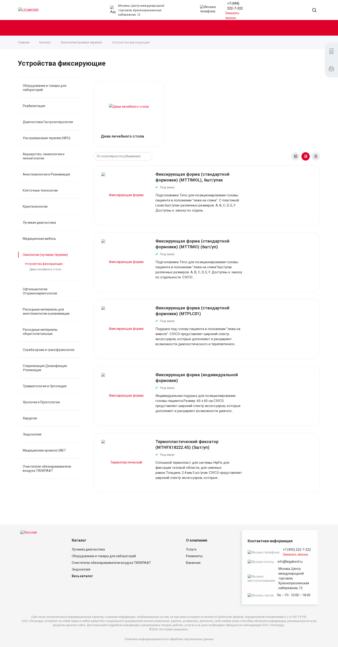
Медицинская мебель (39, 238)
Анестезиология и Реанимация (46, 174)
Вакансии (193, 563)
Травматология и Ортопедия (44, 386)
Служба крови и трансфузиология (48, 350)
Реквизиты (194, 556)
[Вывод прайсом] (316, 156)
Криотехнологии (35, 206)
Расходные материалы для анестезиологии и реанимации (46, 311)
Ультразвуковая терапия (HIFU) (46, 138)
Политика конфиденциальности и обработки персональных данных (169, 639)
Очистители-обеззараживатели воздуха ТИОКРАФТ (47, 468)
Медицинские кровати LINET (44, 450)
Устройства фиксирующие (44, 264)
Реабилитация (34, 106)
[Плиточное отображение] (295, 156)
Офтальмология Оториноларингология (40, 291)
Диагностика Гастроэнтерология (48, 122)
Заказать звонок (295, 554)
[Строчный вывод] (305, 156)
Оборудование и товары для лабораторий (44, 88)
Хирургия (30, 418)
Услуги (191, 549)
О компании (196, 540)
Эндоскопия (32, 434)
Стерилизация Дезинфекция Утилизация (45, 368)
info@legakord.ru (290, 561)
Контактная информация (270, 541)
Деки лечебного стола (45, 269)
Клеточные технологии (40, 190)
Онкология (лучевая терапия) (45, 255)
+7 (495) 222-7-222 (297, 549)
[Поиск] (314, 10)
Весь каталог (82, 576)
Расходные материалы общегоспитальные (40, 332)
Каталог (79, 540)
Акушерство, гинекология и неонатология (43, 156)
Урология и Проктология (41, 402)
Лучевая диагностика (39, 222)
